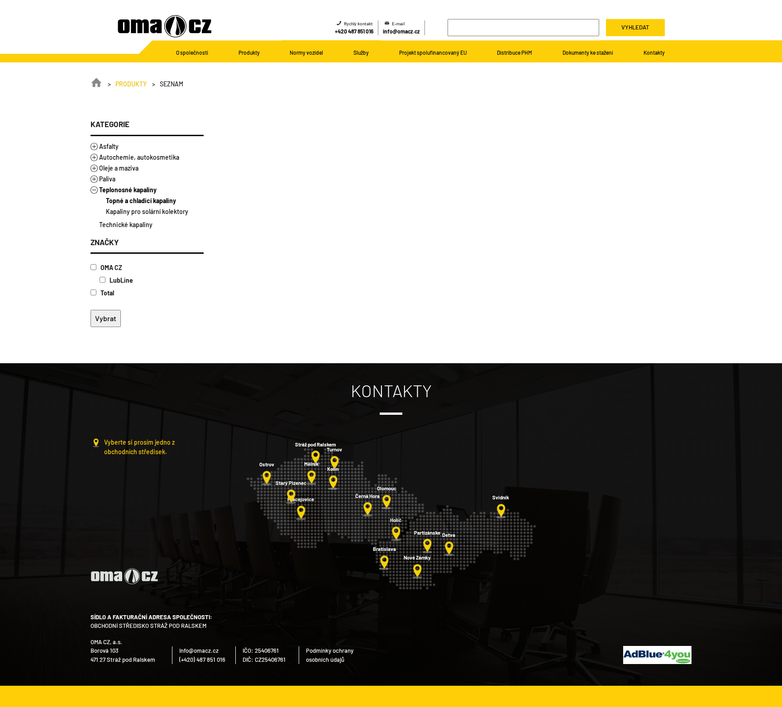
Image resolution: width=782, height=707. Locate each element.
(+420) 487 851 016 (202, 659)
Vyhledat (635, 27)
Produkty (131, 84)
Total (106, 293)
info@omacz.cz (401, 31)
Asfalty (109, 146)
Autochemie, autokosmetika (139, 157)
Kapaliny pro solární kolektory (147, 211)
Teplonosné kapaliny (128, 190)
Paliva (107, 179)
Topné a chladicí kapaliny (141, 200)
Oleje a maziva (118, 168)
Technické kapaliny (126, 224)
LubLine (120, 280)
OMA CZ (110, 267)
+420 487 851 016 (354, 31)
